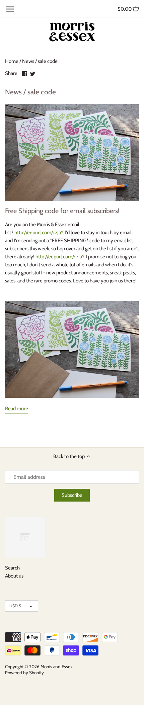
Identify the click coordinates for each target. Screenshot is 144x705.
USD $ (15, 605)
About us (14, 576)
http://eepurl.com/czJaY (39, 233)
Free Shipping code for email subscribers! (62, 211)
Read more (16, 409)
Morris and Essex (56, 666)
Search (12, 568)
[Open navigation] (10, 9)
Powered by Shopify (24, 672)
